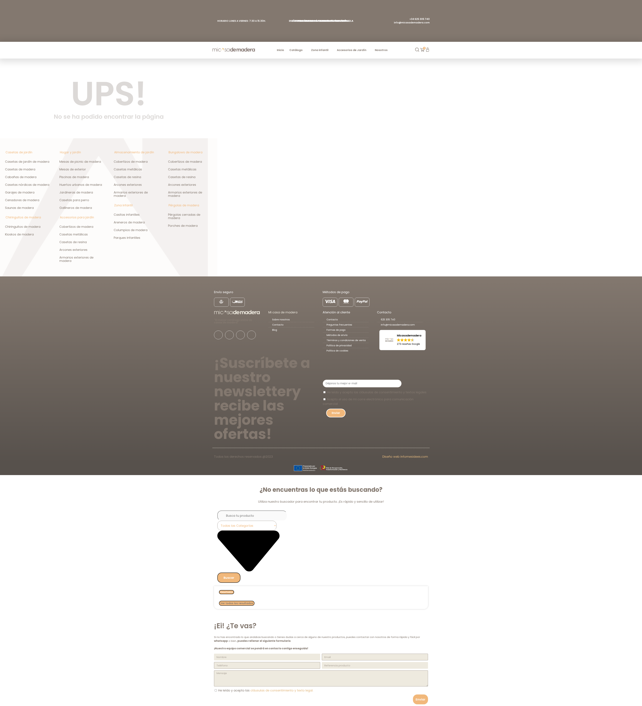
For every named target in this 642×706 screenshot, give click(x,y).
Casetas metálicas (73, 234)
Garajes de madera (19, 192)
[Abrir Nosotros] (389, 50)
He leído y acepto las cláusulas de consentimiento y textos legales (376, 392)
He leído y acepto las (265, 690)
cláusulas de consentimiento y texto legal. (281, 690)
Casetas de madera (20, 169)
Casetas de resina (73, 242)
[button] (402, 340)
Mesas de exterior (72, 169)
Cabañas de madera (20, 177)
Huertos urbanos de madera (80, 185)
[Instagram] (229, 335)
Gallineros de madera (75, 208)
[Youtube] (240, 335)
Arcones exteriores (73, 250)
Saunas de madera (19, 208)
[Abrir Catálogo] (304, 50)
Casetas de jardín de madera (27, 162)
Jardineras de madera (76, 192)
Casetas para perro (74, 200)
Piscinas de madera (74, 177)
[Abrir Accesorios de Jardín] (368, 50)
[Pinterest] (251, 335)
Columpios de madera (130, 230)
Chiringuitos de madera (22, 227)
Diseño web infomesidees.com (405, 457)
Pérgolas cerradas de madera (184, 216)
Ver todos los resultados (236, 603)
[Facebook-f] (218, 335)
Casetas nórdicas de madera (27, 185)
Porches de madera (183, 226)
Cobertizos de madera (76, 227)
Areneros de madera (129, 222)
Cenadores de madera (22, 200)
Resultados (226, 592)
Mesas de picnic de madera (80, 162)
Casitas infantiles (127, 215)
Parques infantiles (127, 238)
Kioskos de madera (19, 234)
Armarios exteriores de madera (76, 259)
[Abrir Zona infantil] (330, 50)
